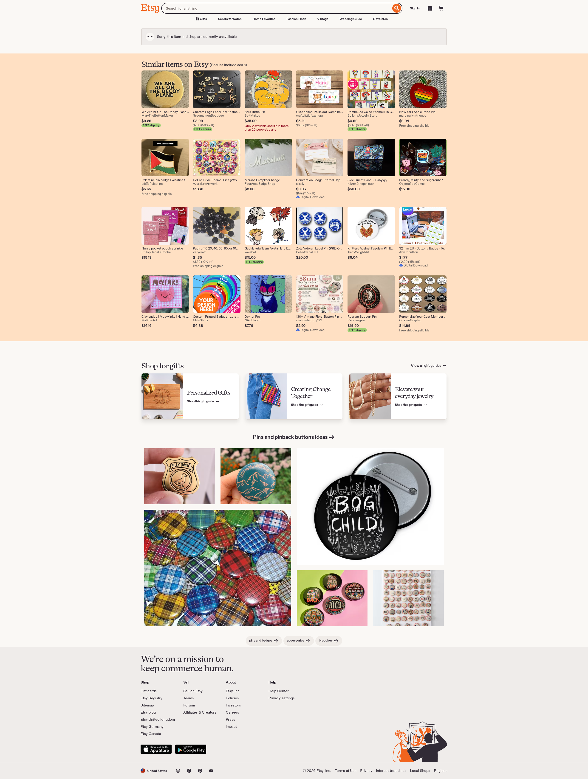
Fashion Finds (296, 19)
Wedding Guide (350, 19)
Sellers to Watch (230, 19)
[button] (153, 770)
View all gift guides (426, 365)
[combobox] (276, 8)
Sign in (415, 8)
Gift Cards (380, 19)
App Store (156, 749)
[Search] (396, 8)
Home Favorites (264, 19)
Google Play (190, 749)
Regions (440, 770)
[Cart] (441, 8)
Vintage (322, 19)
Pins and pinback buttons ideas (290, 437)
